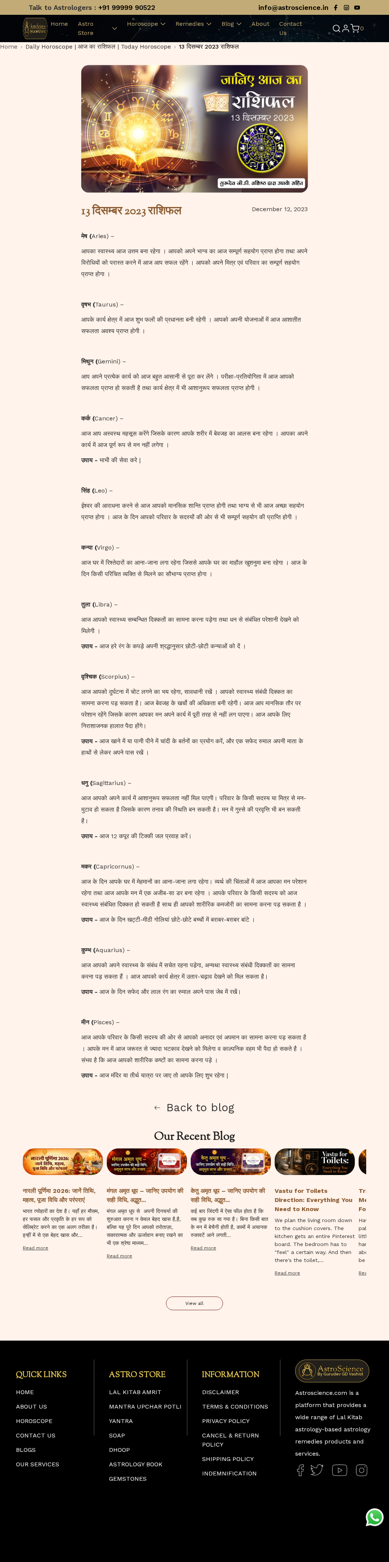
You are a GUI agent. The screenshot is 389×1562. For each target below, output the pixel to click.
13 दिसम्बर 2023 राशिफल (209, 46)
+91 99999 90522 (126, 7)
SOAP (117, 1435)
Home (59, 23)
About (260, 23)
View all (194, 1303)
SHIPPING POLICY (228, 1458)
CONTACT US (35, 1435)
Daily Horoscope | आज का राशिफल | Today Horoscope (98, 46)
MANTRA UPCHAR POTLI (145, 1406)
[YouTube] (357, 7)
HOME (25, 1392)
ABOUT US (31, 1406)
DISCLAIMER (220, 1392)
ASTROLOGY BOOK (136, 1464)
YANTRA (121, 1421)
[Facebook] (335, 7)
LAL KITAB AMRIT (135, 1392)
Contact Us (290, 28)
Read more (35, 1248)
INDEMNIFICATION (229, 1473)
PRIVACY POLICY (226, 1421)
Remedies (190, 23)
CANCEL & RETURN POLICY (230, 1440)
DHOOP (119, 1449)
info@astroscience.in (293, 7)
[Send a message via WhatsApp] (374, 1517)
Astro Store (85, 28)
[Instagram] (346, 7)
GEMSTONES (128, 1478)
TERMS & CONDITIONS (235, 1406)
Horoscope (142, 23)
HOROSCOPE (34, 1421)
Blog (227, 23)
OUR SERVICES (37, 1464)
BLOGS (26, 1449)
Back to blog (200, 1107)
